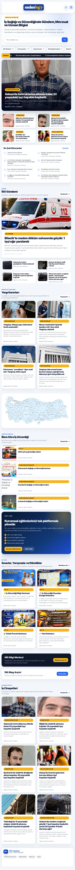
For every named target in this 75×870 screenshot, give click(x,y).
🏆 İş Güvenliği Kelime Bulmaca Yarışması (44, 55)
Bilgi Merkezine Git (61, 660)
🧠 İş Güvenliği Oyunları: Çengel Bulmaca (14, 55)
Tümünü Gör (65, 194)
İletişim (39, 856)
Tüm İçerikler (62, 674)
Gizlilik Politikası (23, 856)
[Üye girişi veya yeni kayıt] (66, 7)
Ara (65, 40)
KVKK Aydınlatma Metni (10, 856)
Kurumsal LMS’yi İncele (13, 549)
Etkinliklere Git (64, 565)
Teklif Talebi (29, 549)
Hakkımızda (32, 856)
